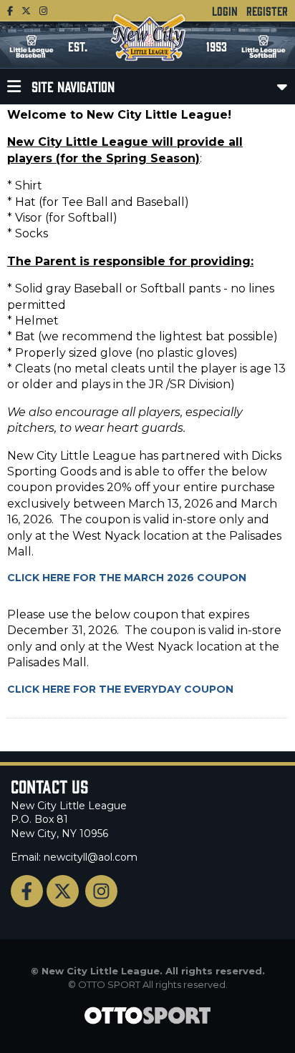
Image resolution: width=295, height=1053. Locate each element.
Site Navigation (71, 86)
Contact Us (50, 785)
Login (225, 11)
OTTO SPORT (109, 984)
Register (267, 11)
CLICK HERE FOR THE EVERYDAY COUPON (120, 689)
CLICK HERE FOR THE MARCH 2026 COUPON (126, 577)
